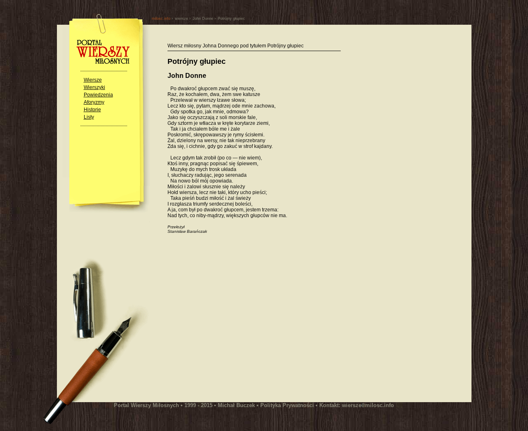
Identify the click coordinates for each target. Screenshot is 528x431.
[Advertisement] (236, 322)
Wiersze (93, 80)
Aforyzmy (94, 102)
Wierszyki (94, 87)
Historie (92, 109)
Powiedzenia (98, 95)
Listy (89, 117)
